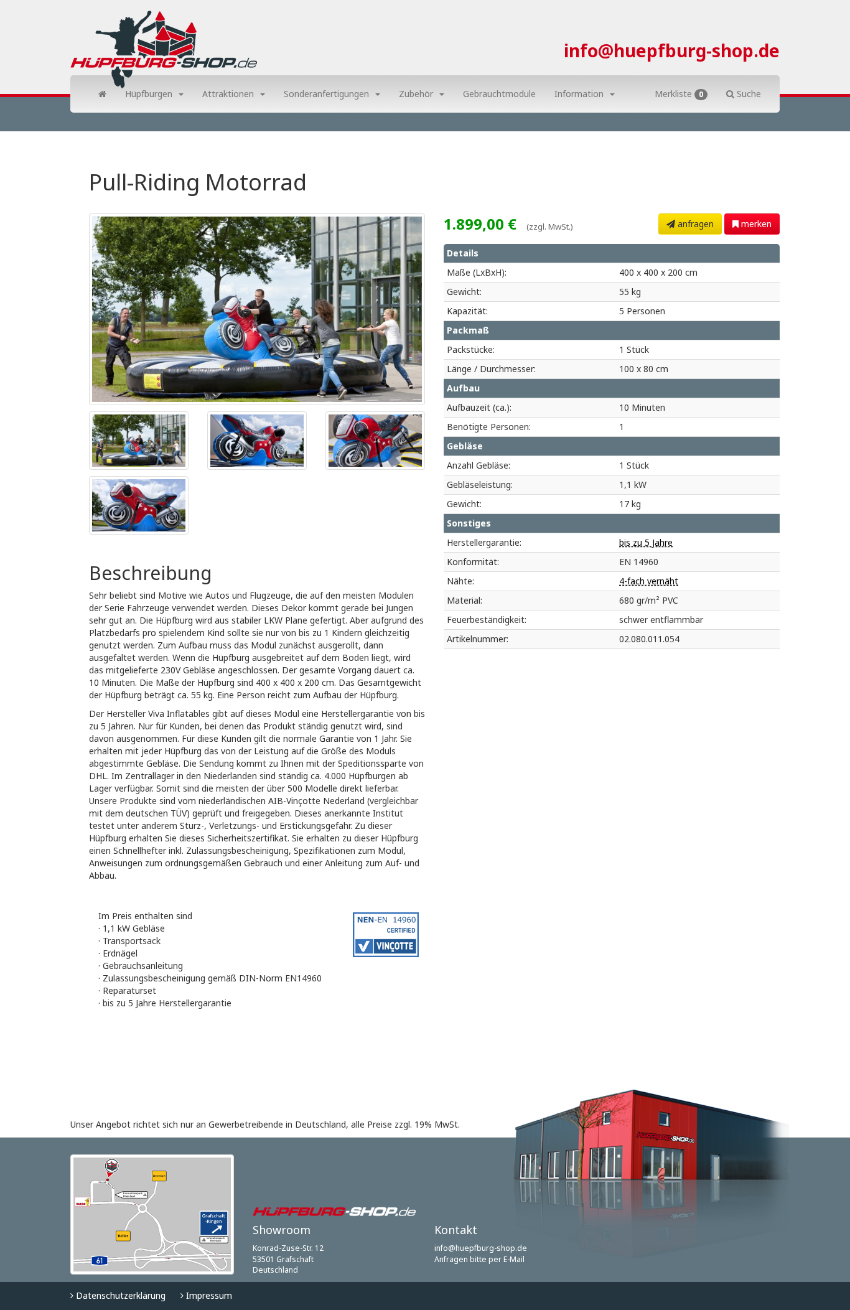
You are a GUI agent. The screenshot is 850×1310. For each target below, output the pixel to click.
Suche (747, 94)
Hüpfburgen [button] (148, 94)
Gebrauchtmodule (499, 94)
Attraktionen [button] (228, 94)
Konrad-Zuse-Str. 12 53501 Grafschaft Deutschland (288, 1259)
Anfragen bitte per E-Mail (479, 1259)
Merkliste (679, 94)
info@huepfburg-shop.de (672, 50)
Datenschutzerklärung (119, 1295)
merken (755, 224)
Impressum (208, 1295)
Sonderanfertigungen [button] (326, 94)
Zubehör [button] (416, 94)
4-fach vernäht (648, 581)
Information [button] (579, 94)
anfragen (694, 224)
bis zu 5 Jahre (646, 542)
